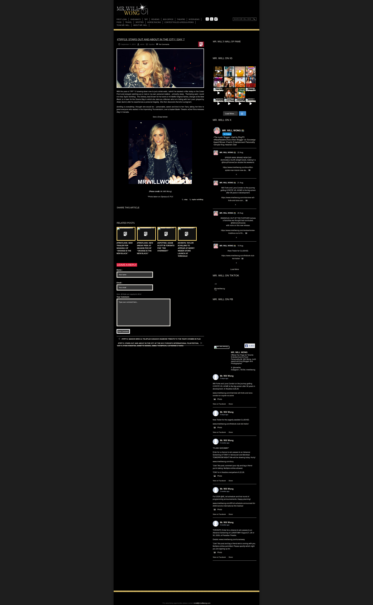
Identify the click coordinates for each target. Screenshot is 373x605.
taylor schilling (197, 199)
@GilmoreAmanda (238, 223)
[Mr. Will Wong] (221, 347)
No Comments (164, 44)
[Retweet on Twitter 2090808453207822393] (226, 204)
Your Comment (123, 296)
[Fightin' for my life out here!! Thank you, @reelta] (229, 71)
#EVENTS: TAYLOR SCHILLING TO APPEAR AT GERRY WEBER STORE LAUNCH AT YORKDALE (186, 249)
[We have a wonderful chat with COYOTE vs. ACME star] (251, 82)
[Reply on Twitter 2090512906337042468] (222, 237)
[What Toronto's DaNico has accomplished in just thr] (240, 71)
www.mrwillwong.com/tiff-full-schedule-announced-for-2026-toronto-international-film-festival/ (234, 504)
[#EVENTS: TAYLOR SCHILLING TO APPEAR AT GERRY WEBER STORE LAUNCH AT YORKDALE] (186, 234)
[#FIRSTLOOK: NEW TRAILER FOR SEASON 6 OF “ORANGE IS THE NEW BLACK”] (125, 234)
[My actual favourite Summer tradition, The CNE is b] (218, 82)
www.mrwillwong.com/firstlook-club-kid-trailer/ (231, 423)
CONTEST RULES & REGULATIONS (179, 22)
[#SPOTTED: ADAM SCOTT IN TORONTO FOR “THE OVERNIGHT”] (166, 234)
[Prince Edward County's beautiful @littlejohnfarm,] (251, 93)
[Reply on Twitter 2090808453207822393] (222, 204)
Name (120, 269)
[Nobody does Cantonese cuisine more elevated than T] (229, 93)
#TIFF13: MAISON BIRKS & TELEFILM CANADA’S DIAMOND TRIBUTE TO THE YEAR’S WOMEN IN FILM (161, 339)
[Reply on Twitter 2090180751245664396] (222, 263)
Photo (219, 399)
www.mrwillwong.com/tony (223, 461)
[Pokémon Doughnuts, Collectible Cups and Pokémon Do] (240, 93)
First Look (122, 19)
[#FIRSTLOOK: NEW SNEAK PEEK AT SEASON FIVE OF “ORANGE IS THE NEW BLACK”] (145, 234)
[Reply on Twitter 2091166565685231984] (222, 174)
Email (119, 282)
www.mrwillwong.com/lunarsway (232, 539)
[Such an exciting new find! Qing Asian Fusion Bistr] (218, 93)
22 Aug (240, 152)
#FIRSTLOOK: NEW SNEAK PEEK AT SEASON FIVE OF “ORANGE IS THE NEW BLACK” (145, 248)
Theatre (181, 19)
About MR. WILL (140, 25)
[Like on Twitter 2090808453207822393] (231, 204)
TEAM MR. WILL (123, 25)
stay (186, 199)
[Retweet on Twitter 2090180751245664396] (226, 263)
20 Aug (240, 213)
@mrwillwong (219, 288)
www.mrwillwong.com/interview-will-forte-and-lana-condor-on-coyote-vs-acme (233, 394)
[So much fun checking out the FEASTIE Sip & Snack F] (251, 71)
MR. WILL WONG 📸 (228, 152)
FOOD (119, 22)
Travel (128, 22)
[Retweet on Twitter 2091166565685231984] (226, 174)
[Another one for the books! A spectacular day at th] (251, 104)
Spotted (140, 22)
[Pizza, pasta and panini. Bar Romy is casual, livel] (240, 82)
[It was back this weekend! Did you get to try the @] (240, 104)
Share (231, 404)
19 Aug (240, 245)
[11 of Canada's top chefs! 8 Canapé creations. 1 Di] (218, 104)
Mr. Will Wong (227, 375)
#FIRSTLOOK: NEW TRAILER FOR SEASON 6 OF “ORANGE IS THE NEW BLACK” (125, 248)
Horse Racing (154, 22)
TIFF (146, 19)
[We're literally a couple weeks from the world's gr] (218, 71)
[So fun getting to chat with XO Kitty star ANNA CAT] (229, 82)
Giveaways (135, 19)
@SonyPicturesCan (229, 162)
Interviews (194, 19)
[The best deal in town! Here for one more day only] (229, 104)
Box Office (168, 19)
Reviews (155, 19)
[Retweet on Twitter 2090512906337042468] (226, 237)
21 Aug (240, 182)
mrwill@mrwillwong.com (202, 603)
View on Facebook (219, 404)
